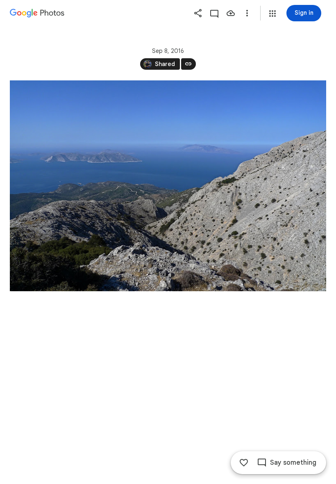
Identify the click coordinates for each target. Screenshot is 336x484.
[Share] (198, 13)
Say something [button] (293, 463)
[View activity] (214, 13)
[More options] (247, 13)
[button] (272, 13)
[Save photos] (230, 13)
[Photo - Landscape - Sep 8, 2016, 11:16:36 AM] (168, 185)
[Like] (244, 462)
